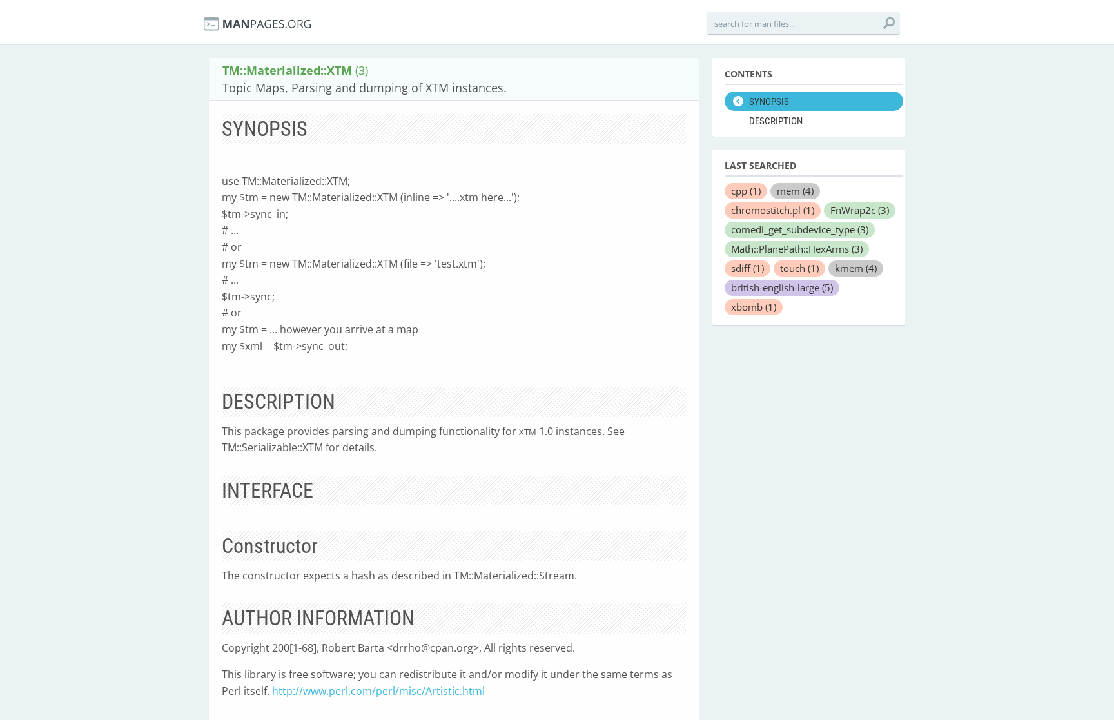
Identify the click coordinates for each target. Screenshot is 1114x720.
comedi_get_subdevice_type (799, 229)
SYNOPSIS (769, 102)
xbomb (753, 306)
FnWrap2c (859, 210)
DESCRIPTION (776, 121)
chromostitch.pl (772, 210)
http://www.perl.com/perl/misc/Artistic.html (378, 691)
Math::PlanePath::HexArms (797, 248)
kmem (856, 268)
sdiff (747, 268)
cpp (746, 190)
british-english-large (782, 287)
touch (799, 268)
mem (795, 190)
